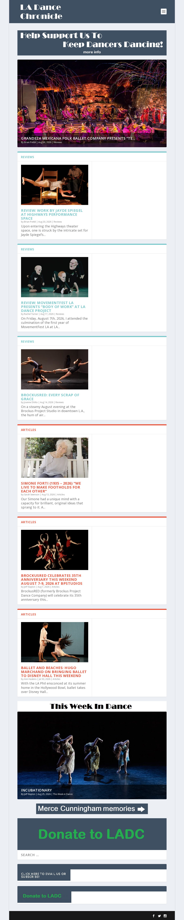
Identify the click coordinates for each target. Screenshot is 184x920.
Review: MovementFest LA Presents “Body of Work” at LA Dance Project (53, 306)
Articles (61, 494)
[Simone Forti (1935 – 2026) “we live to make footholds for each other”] (54, 458)
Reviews (58, 142)
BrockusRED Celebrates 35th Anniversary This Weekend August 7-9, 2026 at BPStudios (51, 579)
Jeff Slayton (29, 586)
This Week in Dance (63, 794)
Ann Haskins (30, 679)
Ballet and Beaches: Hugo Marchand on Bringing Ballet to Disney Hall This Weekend (54, 671)
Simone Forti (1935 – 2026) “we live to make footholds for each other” (51, 487)
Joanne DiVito (31, 402)
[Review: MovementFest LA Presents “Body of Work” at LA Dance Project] (54, 277)
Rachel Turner (31, 314)
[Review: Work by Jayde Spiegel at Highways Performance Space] (54, 185)
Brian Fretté (30, 142)
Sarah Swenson (31, 494)
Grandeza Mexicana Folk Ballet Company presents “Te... (78, 138)
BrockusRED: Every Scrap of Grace (50, 397)
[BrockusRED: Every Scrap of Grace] (54, 369)
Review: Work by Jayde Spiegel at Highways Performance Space (52, 214)
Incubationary (36, 790)
